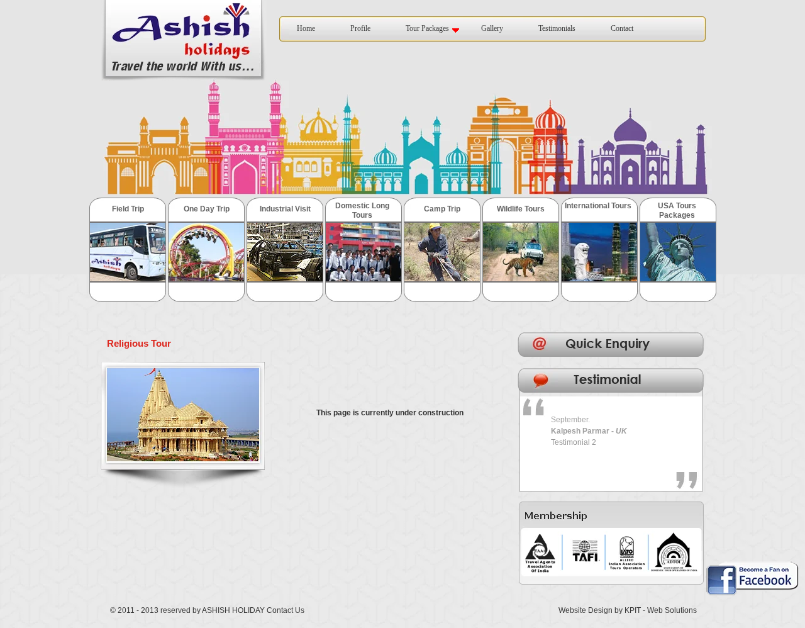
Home (306, 28)
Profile (360, 28)
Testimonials (556, 28)
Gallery (492, 28)
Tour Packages (427, 28)
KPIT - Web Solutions (661, 610)
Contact (622, 28)
